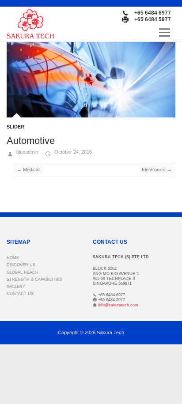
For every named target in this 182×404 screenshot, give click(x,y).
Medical (28, 169)
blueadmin (26, 152)
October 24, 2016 (72, 152)
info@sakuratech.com (118, 305)
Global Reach (22, 272)
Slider (15, 126)
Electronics (157, 169)
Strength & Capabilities (34, 279)
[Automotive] (91, 79)
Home (13, 258)
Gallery (16, 286)
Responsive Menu (164, 32)
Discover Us (21, 265)
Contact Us (20, 293)
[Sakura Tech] (30, 23)
